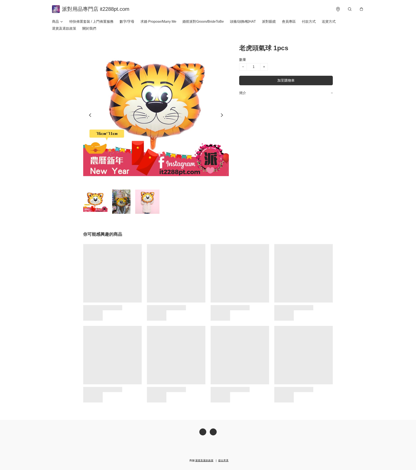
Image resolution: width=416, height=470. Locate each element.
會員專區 (289, 21)
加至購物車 (286, 80)
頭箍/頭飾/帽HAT (243, 21)
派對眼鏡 (269, 21)
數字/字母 (127, 21)
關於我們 (89, 28)
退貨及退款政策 (64, 28)
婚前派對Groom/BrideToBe (203, 21)
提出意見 (223, 460)
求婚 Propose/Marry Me (158, 21)
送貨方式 (329, 21)
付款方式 (309, 21)
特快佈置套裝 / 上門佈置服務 (91, 21)
